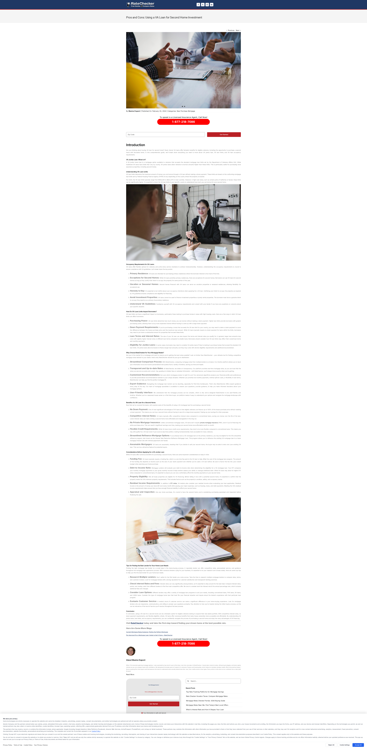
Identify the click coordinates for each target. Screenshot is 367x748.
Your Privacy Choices (41, 745)
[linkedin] (211, 4)
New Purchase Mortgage (186, 111)
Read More (130, 674)
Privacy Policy (7, 745)
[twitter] (202, 4)
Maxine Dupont (134, 111)
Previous (231, 30)
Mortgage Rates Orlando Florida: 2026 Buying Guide (205, 701)
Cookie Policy (96, 731)
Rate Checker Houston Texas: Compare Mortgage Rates (207, 696)
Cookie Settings (345, 745)
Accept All (358, 745)
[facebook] (198, 4)
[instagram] (207, 4)
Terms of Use (18, 745)
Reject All (331, 745)
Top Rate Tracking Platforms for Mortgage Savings (205, 692)
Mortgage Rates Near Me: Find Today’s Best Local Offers (207, 705)
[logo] (140, 3)
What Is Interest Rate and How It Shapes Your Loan (205, 710)
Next (237, 30)
